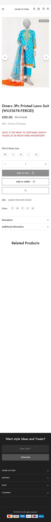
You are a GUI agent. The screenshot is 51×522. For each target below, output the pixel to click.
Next (46, 57)
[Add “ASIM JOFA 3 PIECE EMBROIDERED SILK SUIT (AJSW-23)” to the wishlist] (44, 317)
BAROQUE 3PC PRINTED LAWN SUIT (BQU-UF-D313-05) (12, 342)
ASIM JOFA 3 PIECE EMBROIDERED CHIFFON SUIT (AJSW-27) (36, 287)
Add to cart (23, 173)
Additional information (13, 226)
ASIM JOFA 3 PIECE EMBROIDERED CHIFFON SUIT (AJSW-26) (36, 397)
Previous (5, 57)
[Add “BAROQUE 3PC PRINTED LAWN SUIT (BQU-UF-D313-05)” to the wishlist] (20, 317)
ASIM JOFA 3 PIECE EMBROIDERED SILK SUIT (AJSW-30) (11, 395)
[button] (5, 155)
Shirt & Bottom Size (10, 148)
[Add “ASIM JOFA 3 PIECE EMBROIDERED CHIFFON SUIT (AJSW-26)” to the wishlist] (44, 370)
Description (7, 219)
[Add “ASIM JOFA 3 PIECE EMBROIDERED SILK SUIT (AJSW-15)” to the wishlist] (20, 260)
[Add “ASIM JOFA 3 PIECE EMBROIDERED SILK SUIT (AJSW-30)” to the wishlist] (20, 370)
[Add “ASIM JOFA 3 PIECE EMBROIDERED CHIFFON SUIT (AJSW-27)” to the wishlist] (44, 260)
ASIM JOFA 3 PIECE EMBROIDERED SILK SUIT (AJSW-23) (35, 342)
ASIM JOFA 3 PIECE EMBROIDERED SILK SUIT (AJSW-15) (11, 286)
